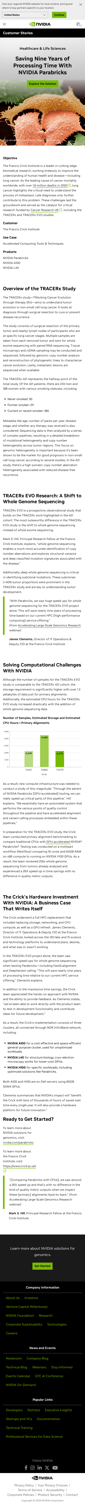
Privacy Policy (24, 1485)
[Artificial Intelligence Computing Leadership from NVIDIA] (40, 24)
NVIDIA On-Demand (21, 1385)
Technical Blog (16, 1367)
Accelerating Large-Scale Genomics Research (49, 625)
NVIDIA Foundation (20, 1315)
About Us (13, 1298)
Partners (33, 1410)
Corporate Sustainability (24, 1324)
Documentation (48, 1419)
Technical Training (19, 1428)
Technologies (56, 1324)
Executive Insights (58, 1410)
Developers (14, 1410)
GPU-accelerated (58, 842)
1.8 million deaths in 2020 (50, 185)
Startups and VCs (19, 1419)
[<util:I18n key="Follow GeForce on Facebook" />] (26, 1467)
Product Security (50, 1495)
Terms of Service (30, 1490)
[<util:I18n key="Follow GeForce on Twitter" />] (47, 1467)
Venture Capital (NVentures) (26, 1307)
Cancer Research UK (45, 210)
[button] (78, 25)
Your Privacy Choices (53, 1485)
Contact (72, 1495)
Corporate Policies (20, 1495)
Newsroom (14, 1358)
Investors (31, 1298)
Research (46, 1315)
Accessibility (55, 1490)
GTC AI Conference (49, 1376)
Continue (59, 14)
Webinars (39, 1367)
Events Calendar (18, 1376)
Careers (11, 1333)
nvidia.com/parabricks (18, 1142)
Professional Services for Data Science (34, 1436)
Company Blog (37, 1358)
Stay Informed (62, 1367)
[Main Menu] (4, 24)
